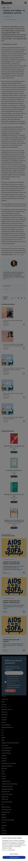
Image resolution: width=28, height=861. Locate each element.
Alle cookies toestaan (14, 857)
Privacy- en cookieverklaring (8, 849)
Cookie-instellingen (14, 854)
